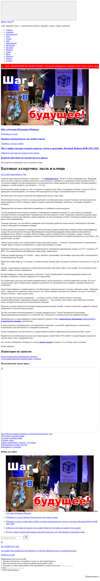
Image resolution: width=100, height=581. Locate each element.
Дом (7, 41)
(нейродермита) (77, 319)
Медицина (10, 45)
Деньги (9, 58)
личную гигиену (46, 342)
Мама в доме (6, 22)
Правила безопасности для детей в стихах (23, 139)
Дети (8, 37)
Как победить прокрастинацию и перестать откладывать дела (26, 434)
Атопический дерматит (19, 356)
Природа (9, 56)
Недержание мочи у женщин (21, 359)
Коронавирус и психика (11, 447)
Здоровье (9, 32)
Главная (9, 30)
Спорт (8, 52)
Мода (8, 54)
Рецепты (9, 50)
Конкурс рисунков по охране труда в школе (24, 157)
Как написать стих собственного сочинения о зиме (63, 532)
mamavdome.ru (16, 174)
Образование (11, 43)
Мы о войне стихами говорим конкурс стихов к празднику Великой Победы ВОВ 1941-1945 (50, 148)
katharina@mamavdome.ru (15, 568)
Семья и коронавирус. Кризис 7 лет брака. (18, 443)
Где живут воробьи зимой (11, 438)
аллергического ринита (11, 321)
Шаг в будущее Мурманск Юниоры (20, 129)
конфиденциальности (66, 566)
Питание (9, 47)
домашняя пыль (51, 179)
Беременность (11, 34)
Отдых (8, 39)
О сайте (9, 61)
